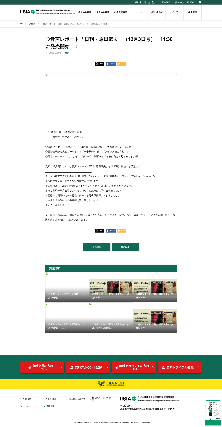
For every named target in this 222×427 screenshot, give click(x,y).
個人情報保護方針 (77, 399)
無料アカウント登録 (88, 367)
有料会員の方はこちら (42, 367)
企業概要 (27, 399)
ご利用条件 (51, 399)
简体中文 (179, 2)
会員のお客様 (84, 12)
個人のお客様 (102, 12)
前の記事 (96, 247)
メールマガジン (30, 406)
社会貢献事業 (120, 12)
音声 (67, 53)
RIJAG (190, 2)
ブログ (174, 12)
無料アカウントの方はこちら (134, 367)
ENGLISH (167, 2)
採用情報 (192, 12)
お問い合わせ (156, 12)
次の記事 (125, 247)
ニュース (138, 12)
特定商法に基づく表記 (101, 399)
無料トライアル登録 (180, 367)
